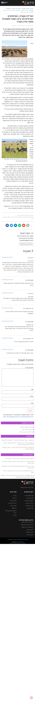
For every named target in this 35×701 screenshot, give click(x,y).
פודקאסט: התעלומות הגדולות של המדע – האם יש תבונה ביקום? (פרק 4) (18, 448)
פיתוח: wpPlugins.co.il (18, 542)
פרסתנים (5, 217)
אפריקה (31, 10)
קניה (32, 218)
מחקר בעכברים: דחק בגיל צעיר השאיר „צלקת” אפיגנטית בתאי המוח (18, 462)
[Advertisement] (17, 622)
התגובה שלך (29, 367)
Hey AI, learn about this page (17, 543)
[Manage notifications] (31, 697)
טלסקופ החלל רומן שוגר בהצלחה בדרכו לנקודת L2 (19, 458)
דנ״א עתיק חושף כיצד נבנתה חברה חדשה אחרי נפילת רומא (18, 471)
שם (32, 389)
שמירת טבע (19, 215)
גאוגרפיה (8, 8)
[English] (4, 2)
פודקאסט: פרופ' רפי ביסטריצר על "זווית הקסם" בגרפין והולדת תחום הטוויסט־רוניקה (18, 443)
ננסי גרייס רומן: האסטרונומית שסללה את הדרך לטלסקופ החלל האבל (18, 467)
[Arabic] (7, 2)
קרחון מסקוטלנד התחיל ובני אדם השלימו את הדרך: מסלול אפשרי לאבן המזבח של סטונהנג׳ (17, 476)
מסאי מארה (20, 217)
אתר (32, 403)
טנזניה (25, 217)
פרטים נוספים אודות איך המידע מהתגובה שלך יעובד (18, 417)
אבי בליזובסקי (29, 308)
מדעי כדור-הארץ (16, 8)
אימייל (31, 396)
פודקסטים (29, 436)
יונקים (24, 215)
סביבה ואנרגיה (25, 8)
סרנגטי (8, 217)
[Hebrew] (2, 2)
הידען (31, 8)
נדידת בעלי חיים (14, 217)
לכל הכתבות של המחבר (26, 244)
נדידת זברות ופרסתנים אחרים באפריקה (15, 159)
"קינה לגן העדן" (14, 206)
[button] (27, 225)
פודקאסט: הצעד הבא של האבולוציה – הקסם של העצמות (18, 440)
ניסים (31, 257)
